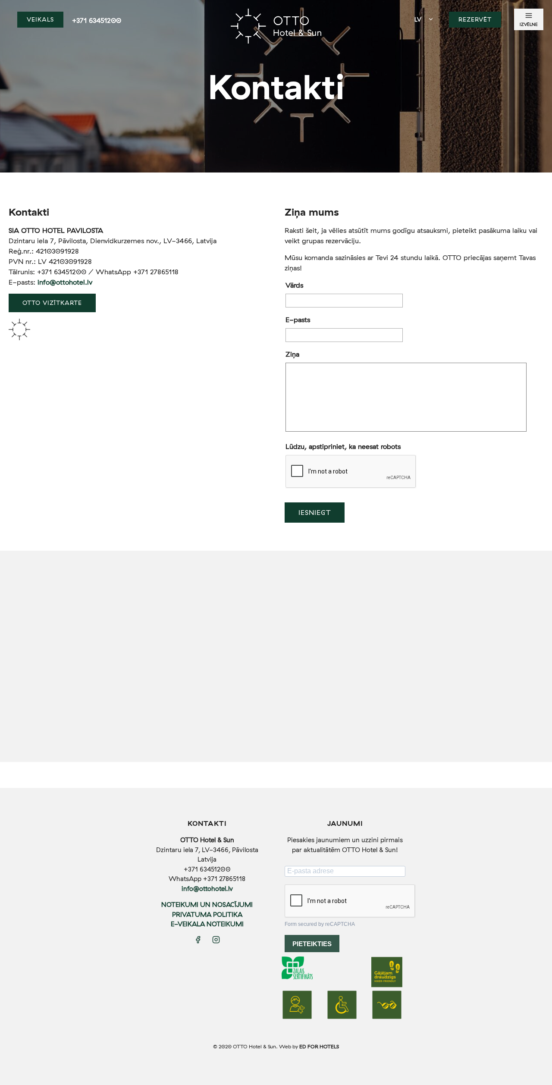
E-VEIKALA (189, 924)
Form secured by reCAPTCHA (320, 924)
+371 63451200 (96, 20)
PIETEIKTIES (312, 943)
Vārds (294, 285)
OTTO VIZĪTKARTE (52, 302)
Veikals (40, 19)
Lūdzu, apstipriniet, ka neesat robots (343, 446)
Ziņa (292, 354)
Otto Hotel (276, 30)
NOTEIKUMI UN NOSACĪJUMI (207, 904)
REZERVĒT (475, 19)
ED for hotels (319, 1046)
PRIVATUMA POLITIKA (207, 914)
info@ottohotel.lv (65, 282)
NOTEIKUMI (225, 924)
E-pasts (297, 319)
